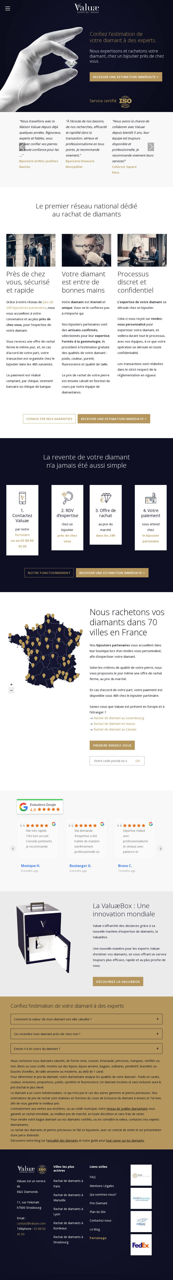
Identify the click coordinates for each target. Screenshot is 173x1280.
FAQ (93, 1177)
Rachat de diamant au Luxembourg (119, 718)
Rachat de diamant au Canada (115, 729)
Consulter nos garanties (49, 419)
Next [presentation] (151, 147)
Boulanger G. (80, 865)
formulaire (22, 535)
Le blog (95, 1229)
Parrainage (98, 1238)
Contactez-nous (100, 1220)
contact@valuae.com (31, 1223)
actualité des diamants (62, 1140)
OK (137, 761)
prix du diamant (47, 1077)
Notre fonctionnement (49, 573)
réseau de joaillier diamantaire (127, 1109)
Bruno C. (125, 865)
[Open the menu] (7, 9)
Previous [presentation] (22, 147)
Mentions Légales (102, 1186)
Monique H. (30, 865)
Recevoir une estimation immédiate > (126, 77)
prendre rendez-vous (112, 745)
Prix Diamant (98, 1203)
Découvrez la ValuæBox (118, 981)
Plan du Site (98, 1212)
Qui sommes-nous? (103, 1194)
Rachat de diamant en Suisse (114, 723)
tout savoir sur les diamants (125, 1140)
